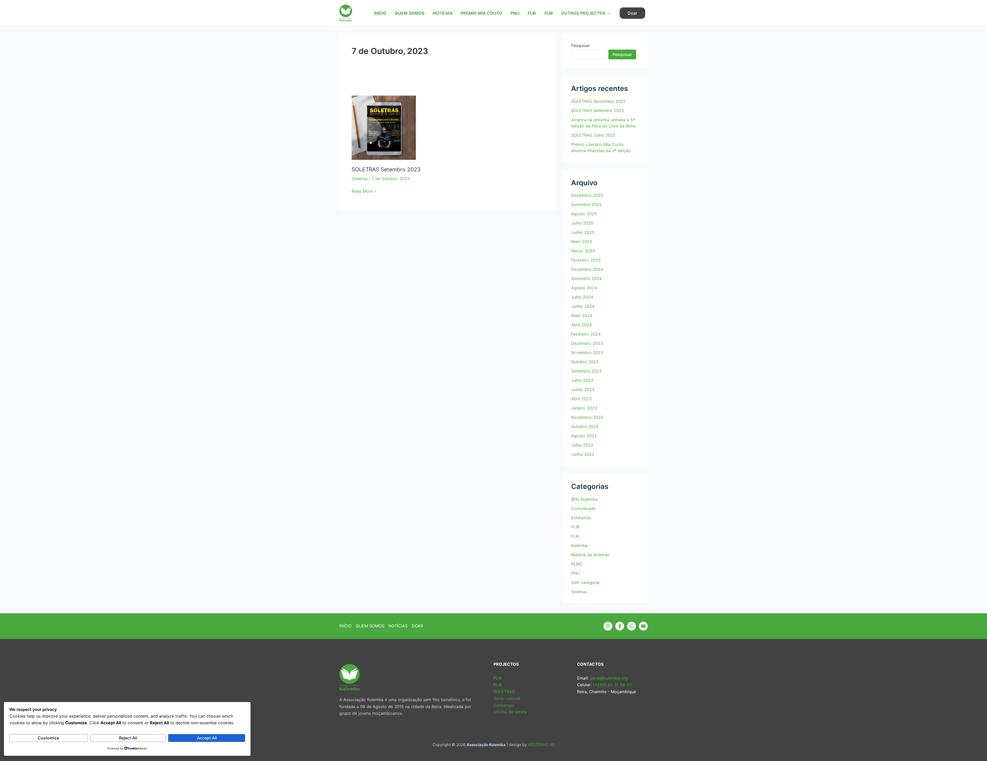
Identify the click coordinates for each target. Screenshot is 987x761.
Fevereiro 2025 (586, 260)
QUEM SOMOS (409, 13)
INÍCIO (380, 13)
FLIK (532, 13)
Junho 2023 (583, 389)
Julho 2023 (582, 380)
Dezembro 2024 (587, 269)
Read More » (364, 191)
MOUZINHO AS (541, 744)
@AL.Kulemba (584, 499)
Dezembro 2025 (587, 195)
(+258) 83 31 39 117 (612, 684)
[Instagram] (608, 626)
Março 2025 (583, 250)
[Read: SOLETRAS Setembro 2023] (384, 120)
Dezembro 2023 (587, 343)
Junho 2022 (583, 454)
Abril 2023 (581, 398)
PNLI (514, 13)
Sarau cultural (507, 698)
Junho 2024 (583, 306)
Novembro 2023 (587, 352)
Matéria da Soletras (590, 554)
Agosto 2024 (584, 287)
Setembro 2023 (586, 371)
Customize (48, 737)
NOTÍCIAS (442, 13)
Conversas (504, 705)
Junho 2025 (583, 232)
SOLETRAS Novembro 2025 (598, 101)
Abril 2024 (581, 324)
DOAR (417, 625)
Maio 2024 (581, 315)
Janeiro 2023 (584, 408)
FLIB (548, 13)
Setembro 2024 (586, 278)
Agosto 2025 (584, 213)
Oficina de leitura (510, 711)
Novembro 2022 (587, 417)
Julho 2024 (582, 297)
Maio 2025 (581, 241)
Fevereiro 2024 (586, 334)
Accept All (207, 737)
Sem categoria (585, 582)
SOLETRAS (504, 691)
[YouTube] (643, 626)
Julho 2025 (582, 223)
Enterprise (581, 517)
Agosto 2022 (584, 435)
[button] (607, 13)
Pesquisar (580, 45)
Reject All (128, 737)
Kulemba (579, 545)
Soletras (360, 178)
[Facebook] (619, 626)
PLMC (577, 564)
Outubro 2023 (585, 361)
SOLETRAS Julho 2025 (593, 135)
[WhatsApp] (631, 626)
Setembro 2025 (586, 204)
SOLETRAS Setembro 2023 (386, 169)
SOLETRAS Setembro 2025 (597, 110)
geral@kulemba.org (608, 678)
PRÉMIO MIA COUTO (481, 13)
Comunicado (583, 508)
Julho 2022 (582, 445)
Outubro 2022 (585, 426)
